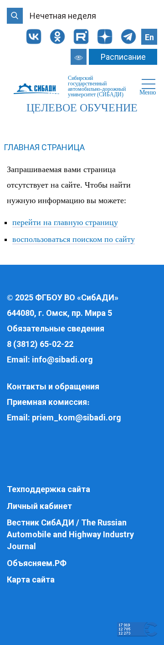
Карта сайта (31, 579)
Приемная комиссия (47, 402)
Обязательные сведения (55, 328)
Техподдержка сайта (48, 489)
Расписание (123, 57)
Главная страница (44, 147)
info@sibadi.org (62, 359)
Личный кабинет (39, 506)
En (149, 37)
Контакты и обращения (53, 386)
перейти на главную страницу (65, 222)
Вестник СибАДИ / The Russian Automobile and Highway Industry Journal (70, 534)
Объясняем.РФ (37, 563)
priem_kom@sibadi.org (76, 417)
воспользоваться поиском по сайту (73, 239)
